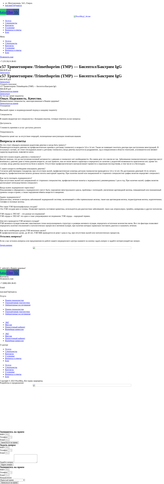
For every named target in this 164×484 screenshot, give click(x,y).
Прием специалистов (14, 300)
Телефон (4, 437)
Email (2, 440)
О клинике (10, 28)
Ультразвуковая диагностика (17, 303)
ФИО (2, 434)
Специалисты (11, 23)
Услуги (8, 21)
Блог (7, 32)
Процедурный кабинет (15, 327)
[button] (82, 37)
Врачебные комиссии (14, 329)
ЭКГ (7, 322)
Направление (6, 478)
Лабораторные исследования (17, 305)
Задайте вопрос (7, 462)
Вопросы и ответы (13, 30)
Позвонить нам (6, 57)
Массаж (8, 325)
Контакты (9, 25)
